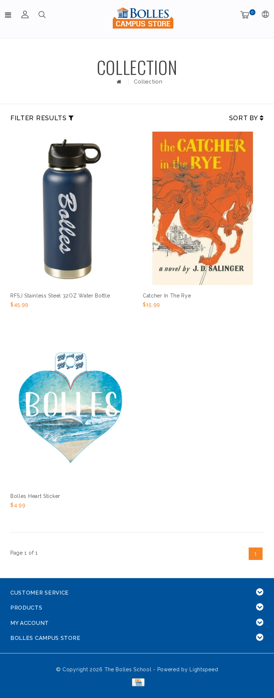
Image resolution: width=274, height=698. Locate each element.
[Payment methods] (137, 682)
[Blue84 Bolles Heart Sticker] (70, 408)
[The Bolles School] (143, 18)
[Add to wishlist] (32, 316)
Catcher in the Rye (167, 296)
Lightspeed (203, 669)
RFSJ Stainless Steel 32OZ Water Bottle (60, 296)
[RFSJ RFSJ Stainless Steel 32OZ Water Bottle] (70, 208)
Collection (148, 81)
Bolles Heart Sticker (35, 496)
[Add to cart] (14, 316)
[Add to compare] (49, 316)
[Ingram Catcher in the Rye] (203, 208)
